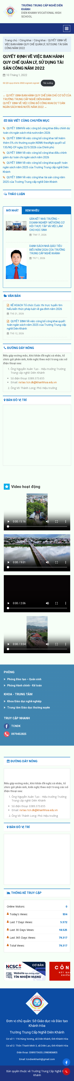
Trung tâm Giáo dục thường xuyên (28, 707)
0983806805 (50, 1052)
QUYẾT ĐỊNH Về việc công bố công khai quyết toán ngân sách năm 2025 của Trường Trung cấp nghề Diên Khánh (35, 167)
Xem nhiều (32, 210)
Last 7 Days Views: (21, 922)
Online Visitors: (16, 906)
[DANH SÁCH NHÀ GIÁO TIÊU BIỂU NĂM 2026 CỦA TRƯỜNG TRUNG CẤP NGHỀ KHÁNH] (16, 263)
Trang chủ (11, 40)
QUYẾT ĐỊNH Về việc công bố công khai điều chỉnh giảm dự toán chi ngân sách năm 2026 (35, 155)
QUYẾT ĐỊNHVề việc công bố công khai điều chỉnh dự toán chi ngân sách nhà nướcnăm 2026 (36, 130)
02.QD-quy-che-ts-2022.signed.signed (21, 83)
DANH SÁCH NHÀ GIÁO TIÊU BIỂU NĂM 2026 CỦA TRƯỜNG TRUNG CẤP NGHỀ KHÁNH (47, 249)
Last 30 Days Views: (22, 930)
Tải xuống (48, 83)
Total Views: (17, 945)
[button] (65, 971)
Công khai (25, 40)
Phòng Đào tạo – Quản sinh (24, 679)
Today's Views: (19, 914)
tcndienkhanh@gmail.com (40, 1059)
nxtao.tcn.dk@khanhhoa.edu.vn (38, 379)
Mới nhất (12, 210)
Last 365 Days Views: (23, 937)
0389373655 (35, 1052)
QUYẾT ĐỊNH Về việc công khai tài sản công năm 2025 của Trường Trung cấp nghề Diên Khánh (34, 179)
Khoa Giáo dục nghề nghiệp (24, 701)
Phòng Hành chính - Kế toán (24, 685)
